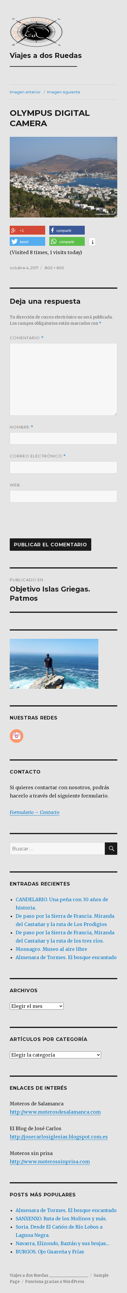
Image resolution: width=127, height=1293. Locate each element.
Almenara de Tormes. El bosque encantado (66, 957)
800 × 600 (54, 267)
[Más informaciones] (92, 242)
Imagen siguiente (63, 92)
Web (15, 485)
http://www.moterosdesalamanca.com (55, 1112)
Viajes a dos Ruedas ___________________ (46, 59)
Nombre (21, 427)
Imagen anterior (25, 92)
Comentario (27, 337)
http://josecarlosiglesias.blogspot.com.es (59, 1137)
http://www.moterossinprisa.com (50, 1161)
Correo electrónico (38, 456)
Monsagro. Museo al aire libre (51, 949)
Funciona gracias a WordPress (54, 1281)
